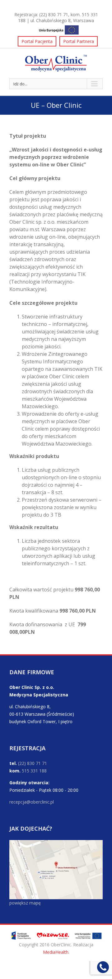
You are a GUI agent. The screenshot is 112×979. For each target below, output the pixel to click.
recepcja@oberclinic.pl (31, 802)
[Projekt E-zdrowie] (56, 29)
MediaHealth (55, 952)
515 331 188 (34, 771)
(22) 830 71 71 (53, 14)
